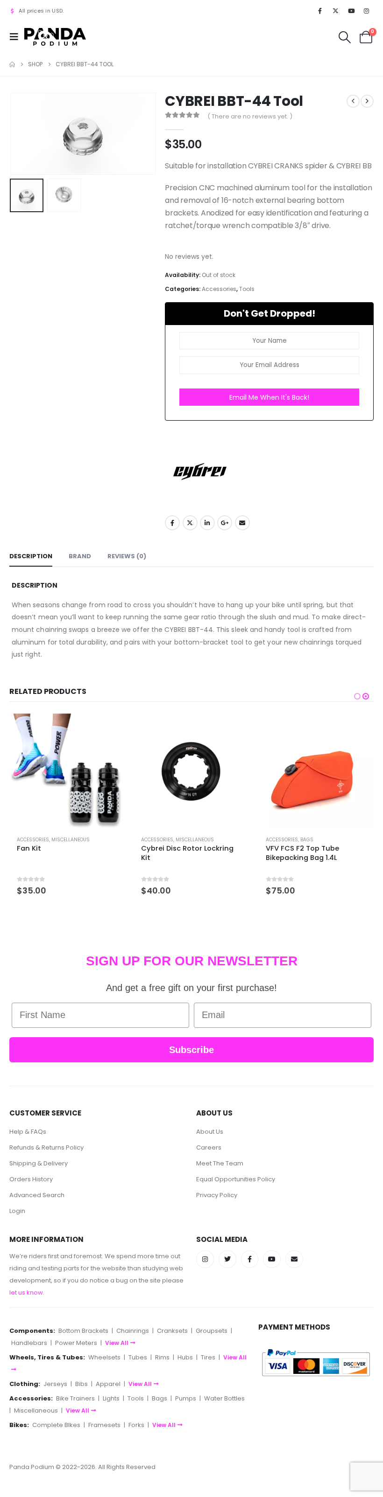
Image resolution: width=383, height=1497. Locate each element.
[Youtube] (351, 10)
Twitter (190, 522)
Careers (208, 1147)
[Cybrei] (200, 471)
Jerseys (55, 1383)
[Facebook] (319, 10)
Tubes (137, 1357)
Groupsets (211, 1330)
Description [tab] (30, 556)
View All (116, 1343)
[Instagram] (366, 10)
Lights (111, 1398)
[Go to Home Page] (12, 64)
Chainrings (132, 1330)
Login (17, 1210)
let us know (26, 1292)
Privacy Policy (216, 1195)
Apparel (108, 1383)
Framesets (104, 1425)
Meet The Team (219, 1163)
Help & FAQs (27, 1131)
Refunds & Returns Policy (46, 1147)
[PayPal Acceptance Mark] (316, 1362)
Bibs (81, 1383)
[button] (16, 37)
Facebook (172, 522)
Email (242, 522)
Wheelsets (104, 1357)
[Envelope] (294, 1259)
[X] (335, 10)
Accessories (219, 289)
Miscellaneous (70, 839)
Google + (224, 522)
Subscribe (191, 1050)
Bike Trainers (75, 1398)
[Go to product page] (67, 771)
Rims (162, 1357)
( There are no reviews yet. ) (249, 116)
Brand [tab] (80, 556)
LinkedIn (207, 522)
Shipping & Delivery (38, 1163)
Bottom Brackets (83, 1330)
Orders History (31, 1179)
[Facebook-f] (250, 1259)
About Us (209, 1131)
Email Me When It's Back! (269, 397)
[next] (367, 101)
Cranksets (172, 1330)
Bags (306, 839)
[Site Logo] (55, 36)
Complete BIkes (56, 1425)
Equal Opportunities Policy (235, 1179)
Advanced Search (36, 1195)
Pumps (185, 1398)
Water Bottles (224, 1398)
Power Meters (76, 1342)
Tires (208, 1357)
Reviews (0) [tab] (126, 556)
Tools (247, 289)
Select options (109, 729)
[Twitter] (227, 1259)
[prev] (353, 101)
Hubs (185, 1357)
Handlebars (29, 1342)
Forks (136, 1425)
